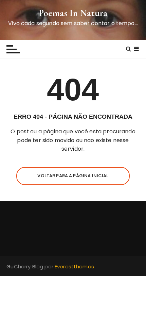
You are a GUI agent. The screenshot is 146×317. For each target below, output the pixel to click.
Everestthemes (74, 266)
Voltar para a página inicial (72, 175)
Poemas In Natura (73, 13)
